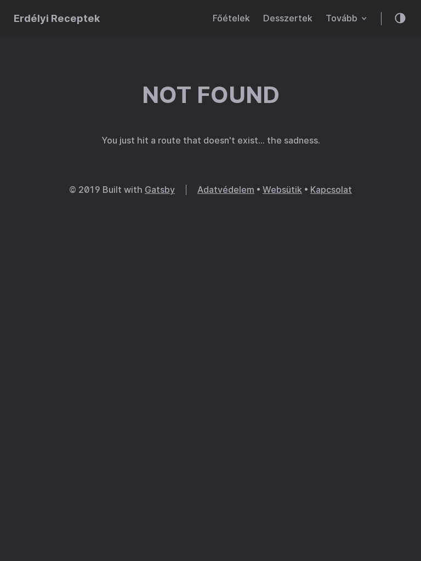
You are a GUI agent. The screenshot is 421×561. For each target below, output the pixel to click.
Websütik (282, 190)
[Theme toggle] (400, 19)
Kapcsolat (331, 190)
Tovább (346, 18)
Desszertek (287, 18)
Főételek (231, 18)
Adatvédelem (225, 190)
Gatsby (160, 190)
